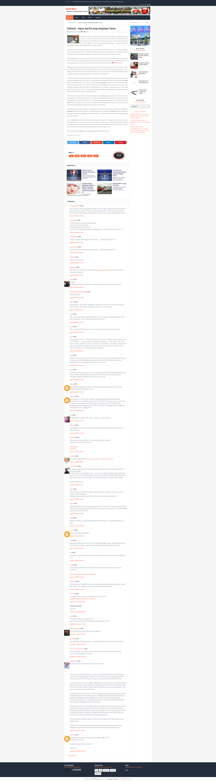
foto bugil (113, 770)
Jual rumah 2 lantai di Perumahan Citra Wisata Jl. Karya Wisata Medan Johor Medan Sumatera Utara (95, 1)
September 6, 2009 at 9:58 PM (77, 751)
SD (93, 43)
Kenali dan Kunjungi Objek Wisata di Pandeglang (82, 574)
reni (71, 415)
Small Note (71, 8)
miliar (116, 63)
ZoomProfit (73, 437)
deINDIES (72, 257)
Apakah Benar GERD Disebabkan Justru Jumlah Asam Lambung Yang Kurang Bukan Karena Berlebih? (139, 129)
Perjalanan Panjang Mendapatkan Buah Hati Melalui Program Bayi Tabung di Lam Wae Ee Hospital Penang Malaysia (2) (88, 187)
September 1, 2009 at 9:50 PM (77, 611)
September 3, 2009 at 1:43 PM (77, 730)
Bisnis (90, 17)
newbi (71, 616)
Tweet (73, 142)
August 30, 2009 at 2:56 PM (76, 232)
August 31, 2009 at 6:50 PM (76, 577)
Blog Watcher (73, 661)
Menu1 (77, 17)
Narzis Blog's (73, 220)
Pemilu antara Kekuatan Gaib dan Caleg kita (144, 63)
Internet (98, 17)
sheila (71, 336)
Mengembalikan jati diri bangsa (78, 291)
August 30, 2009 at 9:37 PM (76, 392)
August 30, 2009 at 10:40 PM (77, 410)
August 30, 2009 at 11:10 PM (77, 420)
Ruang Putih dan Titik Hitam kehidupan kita (143, 81)
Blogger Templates (113, 779)
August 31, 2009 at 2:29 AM (76, 451)
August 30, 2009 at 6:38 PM (76, 351)
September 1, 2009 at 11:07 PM (78, 624)
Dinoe (71, 314)
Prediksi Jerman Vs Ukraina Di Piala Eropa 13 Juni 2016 (88, 172)
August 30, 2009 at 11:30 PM (77, 433)
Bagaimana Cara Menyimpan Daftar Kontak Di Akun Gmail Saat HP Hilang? (139, 116)
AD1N (71, 518)
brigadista (72, 638)
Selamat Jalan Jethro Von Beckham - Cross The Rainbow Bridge (140, 122)
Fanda (71, 489)
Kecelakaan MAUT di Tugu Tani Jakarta (119, 184)
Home (70, 17)
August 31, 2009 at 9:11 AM (76, 513)
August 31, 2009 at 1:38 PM (76, 548)
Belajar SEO (73, 267)
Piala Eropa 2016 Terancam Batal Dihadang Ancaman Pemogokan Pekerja (119, 172)
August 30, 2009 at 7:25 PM (76, 365)
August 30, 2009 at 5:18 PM (76, 297)
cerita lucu (106, 770)
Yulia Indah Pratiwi (75, 628)
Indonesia (114, 49)
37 (83, 31)
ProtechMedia (73, 446)
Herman (72, 530)
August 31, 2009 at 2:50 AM (76, 462)
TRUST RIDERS (73, 466)
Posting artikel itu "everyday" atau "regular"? (143, 91)
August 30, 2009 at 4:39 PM (76, 287)
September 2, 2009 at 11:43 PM (78, 656)
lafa (71, 552)
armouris (72, 456)
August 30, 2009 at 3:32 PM (76, 263)
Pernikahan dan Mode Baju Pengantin (143, 72)
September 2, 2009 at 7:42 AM (77, 634)
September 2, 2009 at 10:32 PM (78, 644)
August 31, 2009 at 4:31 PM (76, 560)
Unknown (72, 396)
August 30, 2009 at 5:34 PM (76, 310)
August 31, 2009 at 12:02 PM (77, 526)
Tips (83, 17)
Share (85, 142)
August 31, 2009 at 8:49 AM (76, 499)
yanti (71, 540)
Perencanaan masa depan (77, 648)
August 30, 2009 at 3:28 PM (76, 242)
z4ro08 (71, 565)
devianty (72, 302)
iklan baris (72, 581)
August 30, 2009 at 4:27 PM (76, 275)
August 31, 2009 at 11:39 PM (77, 589)
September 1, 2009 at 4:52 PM (77, 601)
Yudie (71, 355)
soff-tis (72, 384)
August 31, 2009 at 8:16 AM (76, 484)
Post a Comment (72, 755)
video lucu (98, 773)
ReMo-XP (72, 425)
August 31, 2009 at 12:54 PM (77, 536)
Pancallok (72, 593)
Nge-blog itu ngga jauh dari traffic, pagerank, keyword (144, 55)
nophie (71, 503)
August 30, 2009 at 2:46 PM (76, 215)
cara (101, 770)
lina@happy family (75, 205)
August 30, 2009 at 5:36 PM (76, 332)
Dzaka (71, 279)
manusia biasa (74, 236)
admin (70, 152)
